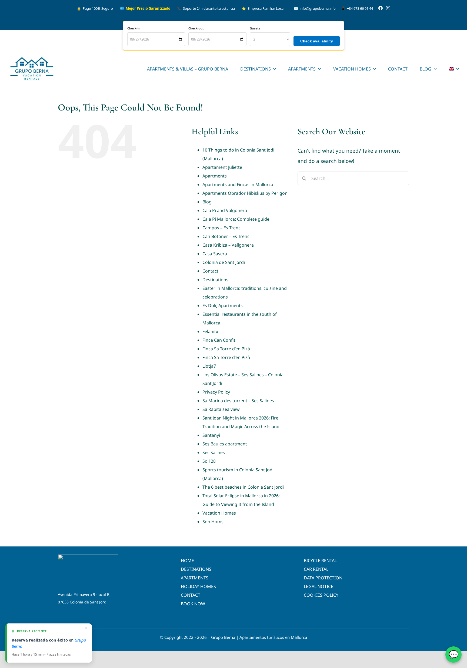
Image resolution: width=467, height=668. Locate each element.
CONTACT (190, 595)
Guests (255, 28)
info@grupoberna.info (315, 8)
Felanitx (210, 331)
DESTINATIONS (196, 569)
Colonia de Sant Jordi (223, 262)
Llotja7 (209, 366)
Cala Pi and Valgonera (224, 210)
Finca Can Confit (218, 340)
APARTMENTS (194, 578)
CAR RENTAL (316, 569)
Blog (207, 202)
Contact (210, 271)
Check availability (316, 41)
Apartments (214, 176)
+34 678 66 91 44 (357, 8)
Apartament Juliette (222, 167)
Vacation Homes (219, 513)
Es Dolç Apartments (222, 305)
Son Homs (213, 522)
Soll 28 (209, 461)
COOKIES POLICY (321, 595)
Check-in (133, 28)
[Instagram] (388, 8)
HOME (187, 560)
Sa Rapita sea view (221, 409)
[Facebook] (380, 8)
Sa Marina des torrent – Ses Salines (238, 401)
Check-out (196, 28)
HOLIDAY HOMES (198, 586)
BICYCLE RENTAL (320, 560)
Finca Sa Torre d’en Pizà (226, 349)
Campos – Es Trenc (221, 228)
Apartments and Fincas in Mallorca (237, 184)
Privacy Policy (216, 392)
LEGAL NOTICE (318, 586)
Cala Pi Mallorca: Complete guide (235, 219)
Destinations (215, 280)
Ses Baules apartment (224, 444)
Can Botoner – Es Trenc (225, 236)
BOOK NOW (193, 604)
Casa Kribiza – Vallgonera (228, 245)
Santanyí (211, 435)
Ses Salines (213, 452)
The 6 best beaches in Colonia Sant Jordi (243, 487)
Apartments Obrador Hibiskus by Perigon (245, 193)
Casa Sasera (214, 254)
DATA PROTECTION (323, 578)
